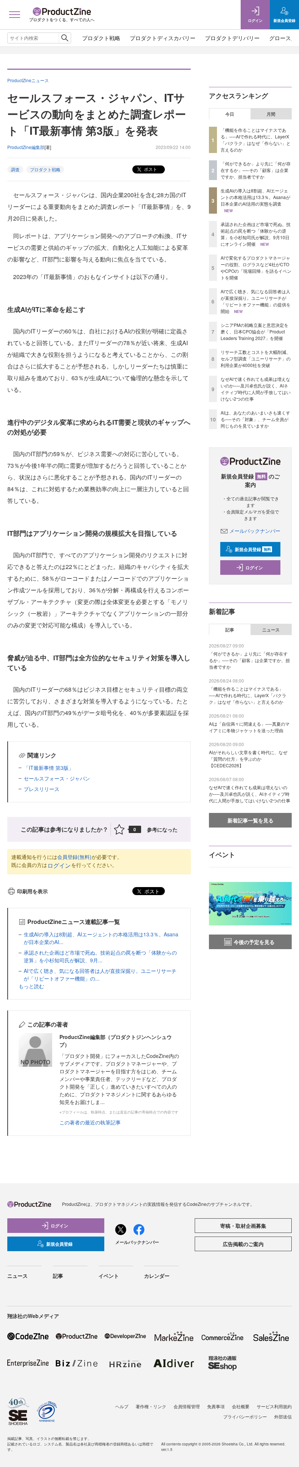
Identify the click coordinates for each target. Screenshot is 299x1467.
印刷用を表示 (32, 891)
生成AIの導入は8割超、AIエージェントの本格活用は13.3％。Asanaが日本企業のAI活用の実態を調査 (255, 197)
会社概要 (240, 1406)
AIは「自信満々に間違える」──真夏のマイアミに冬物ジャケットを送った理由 (249, 727)
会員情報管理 (187, 1406)
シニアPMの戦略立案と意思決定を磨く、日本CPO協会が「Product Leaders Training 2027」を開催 (254, 331)
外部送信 (283, 1416)
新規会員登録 (253, 549)
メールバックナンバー (254, 530)
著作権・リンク (151, 1406)
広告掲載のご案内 (243, 1244)
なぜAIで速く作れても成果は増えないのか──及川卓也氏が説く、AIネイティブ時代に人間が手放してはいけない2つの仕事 (256, 389)
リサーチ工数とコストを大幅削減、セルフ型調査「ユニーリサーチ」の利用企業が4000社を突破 (256, 358)
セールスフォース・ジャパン (57, 778)
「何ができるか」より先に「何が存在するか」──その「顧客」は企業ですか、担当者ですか (256, 170)
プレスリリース (41, 788)
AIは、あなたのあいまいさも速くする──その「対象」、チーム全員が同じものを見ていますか (255, 419)
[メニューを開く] (14, 14)
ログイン (59, 865)
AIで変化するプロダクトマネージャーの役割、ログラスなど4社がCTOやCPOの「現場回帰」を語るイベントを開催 (256, 267)
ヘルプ (121, 1406)
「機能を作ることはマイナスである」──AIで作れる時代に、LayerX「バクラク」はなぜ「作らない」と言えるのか (256, 140)
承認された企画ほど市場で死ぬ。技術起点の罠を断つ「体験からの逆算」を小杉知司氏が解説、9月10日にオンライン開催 (256, 234)
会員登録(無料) (74, 856)
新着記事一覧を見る (250, 820)
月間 (271, 114)
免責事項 (216, 1406)
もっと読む (31, 986)
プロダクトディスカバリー (162, 38)
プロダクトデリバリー (232, 38)
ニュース (271, 629)
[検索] (65, 38)
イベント (108, 1275)
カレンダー (157, 1275)
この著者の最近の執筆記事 (90, 1122)
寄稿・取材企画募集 (243, 1225)
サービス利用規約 (274, 1406)
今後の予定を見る (254, 941)
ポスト (150, 169)
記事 (229, 629)
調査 (15, 169)
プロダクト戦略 (101, 38)
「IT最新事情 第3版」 (49, 767)
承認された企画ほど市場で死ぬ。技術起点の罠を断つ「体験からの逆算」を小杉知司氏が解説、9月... (100, 956)
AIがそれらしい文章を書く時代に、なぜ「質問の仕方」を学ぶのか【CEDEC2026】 (248, 758)
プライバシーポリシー (245, 1416)
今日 (229, 114)
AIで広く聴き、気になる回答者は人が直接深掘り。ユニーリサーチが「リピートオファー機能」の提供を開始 (256, 301)
